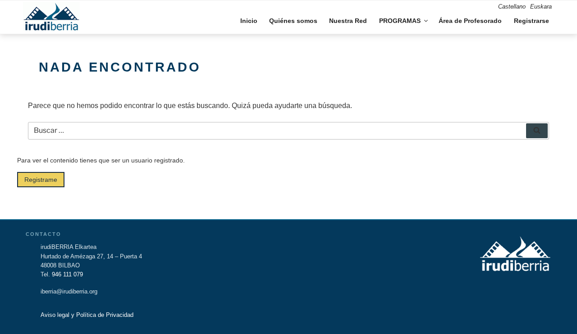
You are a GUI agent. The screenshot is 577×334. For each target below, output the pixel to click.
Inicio (248, 20)
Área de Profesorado (470, 20)
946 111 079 (67, 274)
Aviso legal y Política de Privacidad (87, 315)
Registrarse (531, 20)
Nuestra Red (348, 20)
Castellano (512, 6)
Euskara (541, 6)
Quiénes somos (293, 20)
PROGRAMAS (400, 20)
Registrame (40, 179)
